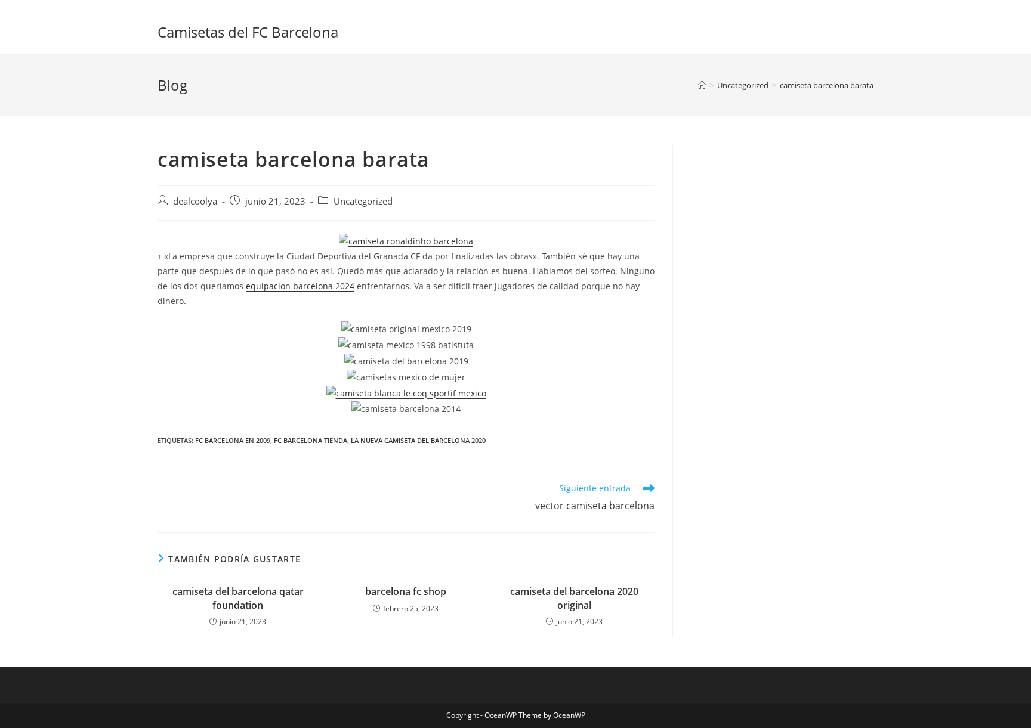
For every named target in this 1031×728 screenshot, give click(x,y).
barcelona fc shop (405, 591)
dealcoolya (195, 201)
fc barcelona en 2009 (232, 440)
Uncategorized (363, 201)
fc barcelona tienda (310, 440)
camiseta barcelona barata (826, 85)
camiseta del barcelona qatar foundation (238, 598)
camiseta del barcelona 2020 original (574, 598)
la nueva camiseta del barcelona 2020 (418, 440)
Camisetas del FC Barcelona (248, 32)
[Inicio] (702, 85)
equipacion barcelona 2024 (300, 286)
